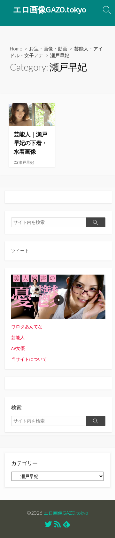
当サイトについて (29, 359)
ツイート (20, 251)
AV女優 (18, 348)
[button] (32, 114)
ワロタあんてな (26, 327)
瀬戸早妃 (26, 162)
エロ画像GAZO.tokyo (65, 513)
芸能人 (18, 337)
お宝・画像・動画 (48, 48)
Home (16, 48)
